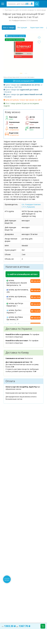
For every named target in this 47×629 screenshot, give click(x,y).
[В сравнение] (39, 37)
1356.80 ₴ (36, 290)
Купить (42, 626)
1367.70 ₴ (36, 297)
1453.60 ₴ (36, 318)
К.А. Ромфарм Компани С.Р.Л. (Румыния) (31, 205)
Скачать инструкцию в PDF (24, 81)
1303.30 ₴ (36, 281)
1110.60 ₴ (36, 311)
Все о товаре (8, 27)
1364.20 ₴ (36, 304)
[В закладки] (39, 42)
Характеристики (36, 27)
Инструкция (22, 27)
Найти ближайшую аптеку (23, 274)
